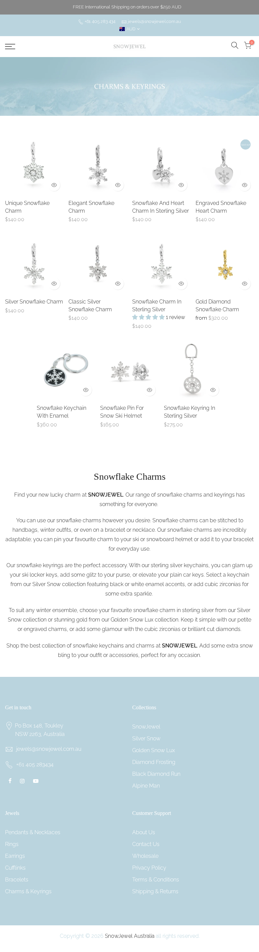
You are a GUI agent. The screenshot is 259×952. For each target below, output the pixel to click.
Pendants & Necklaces (32, 832)
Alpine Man (146, 786)
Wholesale (145, 856)
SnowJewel (146, 726)
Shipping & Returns (155, 891)
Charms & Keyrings (28, 891)
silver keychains (189, 565)
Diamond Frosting (153, 762)
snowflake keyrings (40, 565)
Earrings (15, 856)
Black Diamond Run (156, 774)
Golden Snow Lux (132, 619)
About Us (143, 832)
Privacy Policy (149, 868)
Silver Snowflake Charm (34, 301)
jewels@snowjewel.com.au (154, 21)
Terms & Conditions (155, 879)
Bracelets (16, 879)
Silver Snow (46, 584)
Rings (12, 844)
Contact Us (146, 844)
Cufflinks (15, 868)
